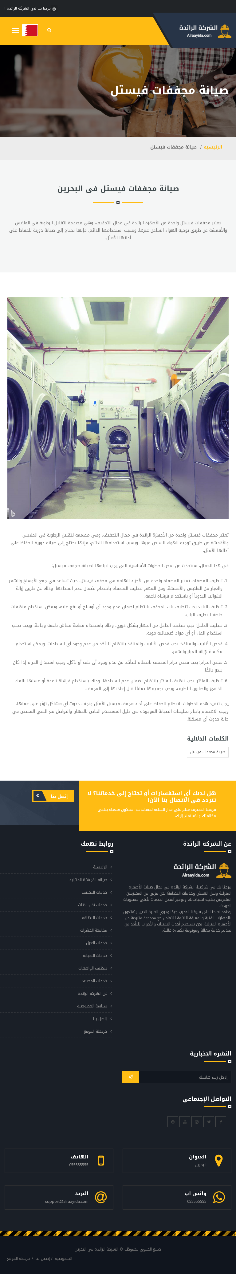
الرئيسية (100, 867)
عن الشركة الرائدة (92, 993)
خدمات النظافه (94, 917)
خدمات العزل (96, 943)
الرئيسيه (213, 147)
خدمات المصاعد (94, 981)
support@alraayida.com (66, 1201)
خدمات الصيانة (95, 955)
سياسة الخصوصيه (92, 1006)
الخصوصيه (63, 1258)
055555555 (78, 1165)
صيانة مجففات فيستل (207, 752)
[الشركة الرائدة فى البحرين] (30, 30)
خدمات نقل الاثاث (92, 905)
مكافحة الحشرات (93, 930)
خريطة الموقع (95, 1031)
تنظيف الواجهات (92, 968)
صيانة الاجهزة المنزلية (88, 880)
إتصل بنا (58, 796)
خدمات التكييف (94, 892)
